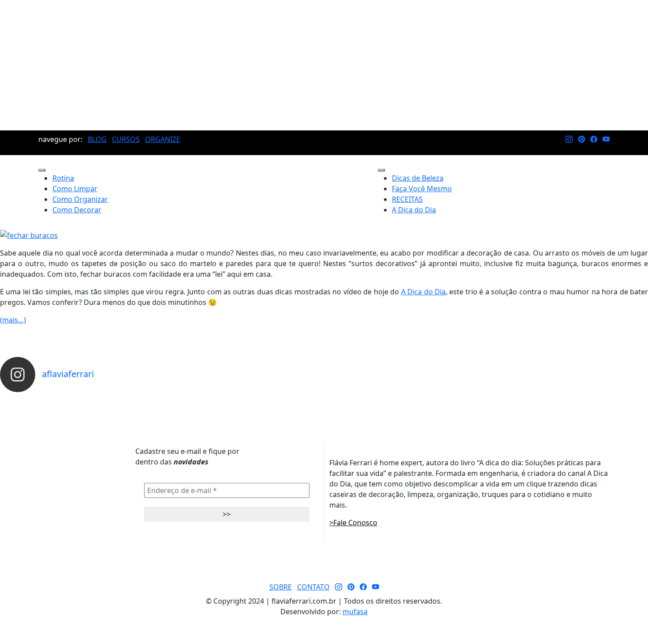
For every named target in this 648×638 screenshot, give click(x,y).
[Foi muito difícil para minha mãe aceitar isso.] (202, 400)
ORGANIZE (162, 139)
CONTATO (313, 587)
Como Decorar (76, 210)
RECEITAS (407, 199)
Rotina (63, 178)
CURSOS (126, 139)
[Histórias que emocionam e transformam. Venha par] (364, 400)
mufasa (355, 611)
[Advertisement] (324, 65)
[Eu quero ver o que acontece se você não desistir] (283, 400)
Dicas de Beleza (417, 178)
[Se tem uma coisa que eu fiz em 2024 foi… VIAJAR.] (121, 400)
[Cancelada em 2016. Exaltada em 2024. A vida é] (526, 400)
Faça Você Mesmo (422, 188)
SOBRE (280, 587)
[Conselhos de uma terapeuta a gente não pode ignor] (445, 400)
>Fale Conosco (353, 522)
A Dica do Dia (414, 210)
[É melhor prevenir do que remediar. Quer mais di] (40, 400)
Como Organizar (80, 199)
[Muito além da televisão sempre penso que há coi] (607, 400)
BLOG (97, 139)
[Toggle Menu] (41, 170)
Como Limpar (74, 188)
